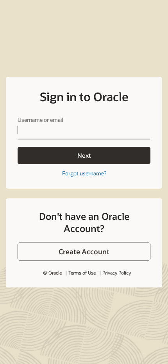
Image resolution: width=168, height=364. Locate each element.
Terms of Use (82, 272)
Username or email (40, 119)
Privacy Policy (116, 272)
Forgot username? (84, 173)
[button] (84, 252)
